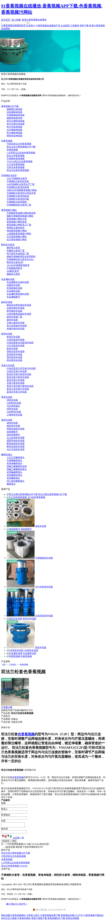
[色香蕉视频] (13, 656)
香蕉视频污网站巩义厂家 (19, 225)
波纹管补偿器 (13, 426)
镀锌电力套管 (13, 247)
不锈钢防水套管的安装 (18, 181)
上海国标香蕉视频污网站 (19, 233)
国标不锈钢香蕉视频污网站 (20, 216)
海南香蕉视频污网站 (17, 230)
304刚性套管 (13, 271)
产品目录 (12, 664)
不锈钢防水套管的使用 (18, 187)
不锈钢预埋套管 (14, 268)
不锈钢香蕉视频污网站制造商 (21, 213)
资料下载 (84, 25)
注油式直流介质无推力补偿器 (21, 368)
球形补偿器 (6, 397)
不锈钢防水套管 (9, 175)
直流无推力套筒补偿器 (18, 377)
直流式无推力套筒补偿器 (19, 374)
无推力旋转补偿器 (16, 323)
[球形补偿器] (21, 647)
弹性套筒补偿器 (14, 357)
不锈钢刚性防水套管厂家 (19, 205)
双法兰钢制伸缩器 (16, 121)
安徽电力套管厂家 (16, 250)
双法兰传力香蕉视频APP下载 (21, 147)
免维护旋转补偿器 (16, 328)
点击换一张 (18, 838)
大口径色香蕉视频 (16, 164)
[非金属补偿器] (14, 653)
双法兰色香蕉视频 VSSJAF (14, 866)
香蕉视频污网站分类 (17, 219)
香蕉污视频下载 (39, 918)
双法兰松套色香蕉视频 (18, 170)
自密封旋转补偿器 (16, 308)
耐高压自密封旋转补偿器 (19, 305)
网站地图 (5, 915)
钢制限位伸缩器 (14, 109)
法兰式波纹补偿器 (16, 449)
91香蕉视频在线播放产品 (48, 25)
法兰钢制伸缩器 (14, 130)
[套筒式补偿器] (14, 618)
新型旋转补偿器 (14, 311)
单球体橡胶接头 (14, 463)
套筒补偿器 (6, 334)
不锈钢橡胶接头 (14, 460)
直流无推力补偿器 (16, 380)
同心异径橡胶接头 (16, 481)
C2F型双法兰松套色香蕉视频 (21, 152)
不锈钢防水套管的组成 (18, 196)
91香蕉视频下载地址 (94, 915)
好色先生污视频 (9, 918)
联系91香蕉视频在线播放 (34, 19)
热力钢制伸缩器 (14, 133)
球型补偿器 (12, 409)
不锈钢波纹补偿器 (44, 558)
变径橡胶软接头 (14, 475)
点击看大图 (6, 707)
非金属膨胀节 (13, 297)
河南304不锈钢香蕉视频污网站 (22, 190)
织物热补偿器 (13, 285)
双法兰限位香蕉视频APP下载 (52, 494)
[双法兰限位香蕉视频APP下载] (22, 494)
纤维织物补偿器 (14, 288)
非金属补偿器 (7, 279)
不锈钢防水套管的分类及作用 (21, 193)
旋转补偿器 (6, 302)
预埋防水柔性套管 (16, 228)
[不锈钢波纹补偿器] (21, 558)
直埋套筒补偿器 (14, 354)
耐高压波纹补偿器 (16, 446)
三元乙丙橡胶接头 (16, 457)
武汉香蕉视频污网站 (17, 239)
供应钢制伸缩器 (14, 112)
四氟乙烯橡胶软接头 (17, 469)
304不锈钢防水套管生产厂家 (21, 184)
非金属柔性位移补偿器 (18, 282)
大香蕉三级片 (33, 915)
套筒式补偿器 (13, 337)
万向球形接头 (13, 406)
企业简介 (30, 25)
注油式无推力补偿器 (17, 371)
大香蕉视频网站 (18, 915)
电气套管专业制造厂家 (18, 253)
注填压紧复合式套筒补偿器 (20, 342)
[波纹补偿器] (21, 526)
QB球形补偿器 (14, 403)
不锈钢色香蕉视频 (16, 158)
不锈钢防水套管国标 (17, 202)
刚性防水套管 (7, 244)
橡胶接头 (11, 484)
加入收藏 (16, 19)
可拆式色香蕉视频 (16, 167)
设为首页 (5, 19)
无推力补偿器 (7, 365)
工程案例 (74, 25)
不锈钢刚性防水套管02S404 (20, 259)
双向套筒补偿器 (14, 360)
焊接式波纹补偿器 (16, 429)
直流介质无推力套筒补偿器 (20, 386)
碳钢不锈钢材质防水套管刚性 (21, 256)
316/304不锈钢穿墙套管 (18, 265)
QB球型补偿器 (14, 412)
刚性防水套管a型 (15, 262)
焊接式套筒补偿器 (16, 351)
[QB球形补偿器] (15, 650)
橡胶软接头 (6, 454)
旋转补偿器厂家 (14, 317)
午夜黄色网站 (24, 918)
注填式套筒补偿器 (16, 339)
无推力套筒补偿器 (16, 383)
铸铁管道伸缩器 (14, 135)
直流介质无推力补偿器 (18, 389)
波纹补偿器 (6, 420)
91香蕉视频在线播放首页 (13, 25)
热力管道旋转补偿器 (17, 325)
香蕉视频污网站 (9, 210)
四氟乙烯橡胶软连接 (17, 466)
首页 (4, 664)
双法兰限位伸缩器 (16, 124)
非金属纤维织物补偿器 (18, 294)
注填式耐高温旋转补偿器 (19, 314)
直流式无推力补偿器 (17, 392)
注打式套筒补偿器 (16, 345)
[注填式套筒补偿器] (21, 615)
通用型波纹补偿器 (16, 440)
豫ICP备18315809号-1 (16, 904)
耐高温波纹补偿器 (16, 443)
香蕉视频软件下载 (56, 918)
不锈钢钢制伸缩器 (16, 115)
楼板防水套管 (13, 274)
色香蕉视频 (6, 141)
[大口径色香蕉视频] (17, 497)
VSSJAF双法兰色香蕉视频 (19, 161)
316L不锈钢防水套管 (17, 178)
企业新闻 (65, 25)
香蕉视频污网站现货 (17, 222)
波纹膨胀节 (12, 432)
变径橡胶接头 (13, 478)
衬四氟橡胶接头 (14, 472)
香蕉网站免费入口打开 (72, 915)
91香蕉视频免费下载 (50, 915)
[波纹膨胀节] (13, 529)
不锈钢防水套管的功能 (18, 199)
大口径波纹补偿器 (16, 437)
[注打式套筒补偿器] (21, 587)
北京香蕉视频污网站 (17, 236)
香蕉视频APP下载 (10, 106)
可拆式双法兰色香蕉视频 (19, 144)
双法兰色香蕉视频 (16, 155)
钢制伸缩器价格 (14, 118)
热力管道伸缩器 (14, 127)
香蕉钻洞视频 (72, 918)
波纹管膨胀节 (13, 434)
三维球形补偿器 (14, 415)
